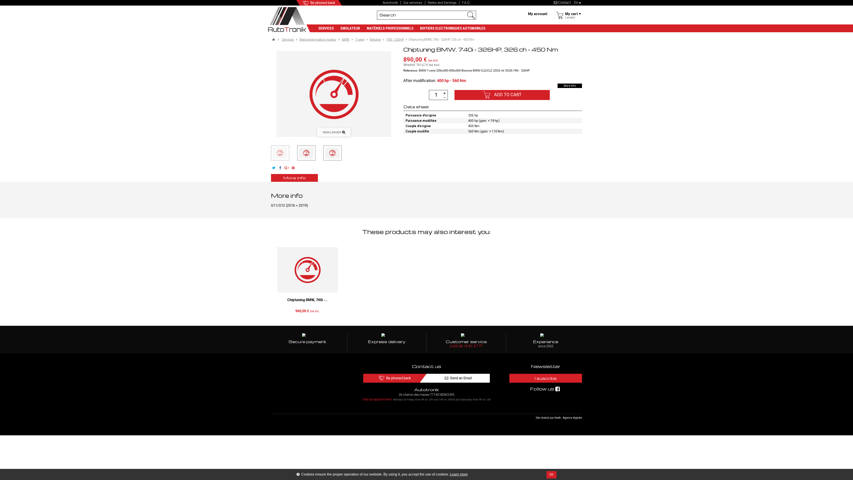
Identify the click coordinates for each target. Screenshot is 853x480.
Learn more (459, 474)
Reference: (410, 70)
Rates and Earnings (442, 2)
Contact (564, 2)
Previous (268, 153)
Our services (412, 2)
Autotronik (390, 2)
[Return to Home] (273, 39)
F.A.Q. (466, 2)
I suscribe (545, 378)
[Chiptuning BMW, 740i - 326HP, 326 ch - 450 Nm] (280, 153)
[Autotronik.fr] (289, 19)
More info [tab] (294, 177)
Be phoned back (322, 3)
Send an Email (461, 378)
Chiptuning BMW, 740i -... (307, 300)
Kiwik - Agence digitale (568, 417)
